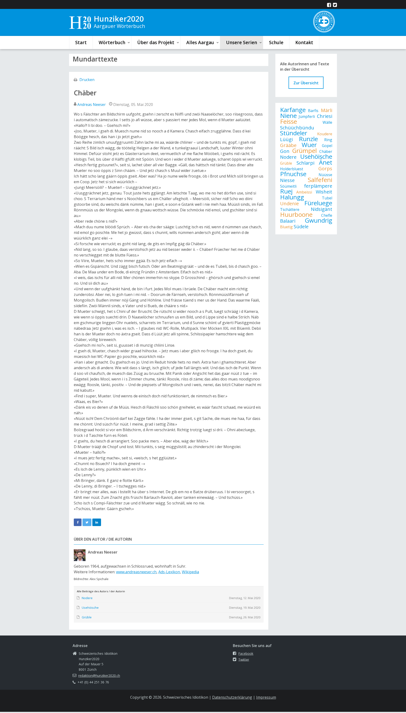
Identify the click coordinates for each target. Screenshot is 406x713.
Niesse (287, 180)
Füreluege (318, 203)
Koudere (324, 133)
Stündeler (293, 133)
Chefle (326, 215)
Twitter (243, 659)
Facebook (245, 653)
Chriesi (324, 116)
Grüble (286, 163)
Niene (288, 115)
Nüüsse (325, 174)
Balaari (287, 221)
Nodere (288, 157)
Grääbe (288, 145)
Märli (326, 110)
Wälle (327, 122)
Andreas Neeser (91, 104)
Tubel (327, 198)
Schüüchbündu (297, 127)
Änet (325, 162)
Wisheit (324, 192)
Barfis (313, 110)
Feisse (288, 121)
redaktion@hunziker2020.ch (99, 675)
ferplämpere (318, 186)
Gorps (325, 168)
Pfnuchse (293, 174)
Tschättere (289, 209)
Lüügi (286, 139)
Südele (301, 226)
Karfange (293, 109)
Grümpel (304, 150)
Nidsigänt (321, 209)
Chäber (325, 151)
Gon (284, 151)
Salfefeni (320, 179)
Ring (328, 139)
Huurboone (296, 214)
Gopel (327, 145)
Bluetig (286, 226)
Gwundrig (318, 220)
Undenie (289, 203)
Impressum (266, 697)
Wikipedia (190, 571)
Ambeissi (304, 192)
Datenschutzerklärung (232, 697)
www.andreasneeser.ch (136, 571)
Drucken (86, 79)
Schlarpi (305, 163)
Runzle (308, 139)
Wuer (309, 144)
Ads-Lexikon (169, 571)
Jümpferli (307, 116)
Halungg (292, 197)
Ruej (286, 191)
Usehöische (316, 156)
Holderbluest (291, 168)
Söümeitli (288, 186)
